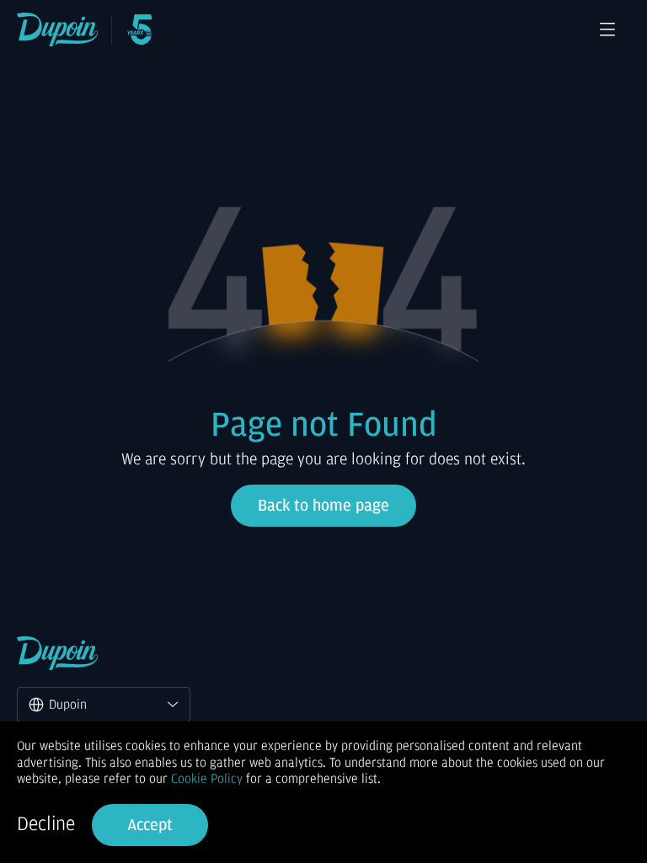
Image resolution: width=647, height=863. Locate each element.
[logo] (58, 29)
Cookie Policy (207, 778)
